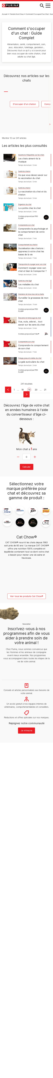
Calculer (27, 467)
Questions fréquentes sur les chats (31, 155)
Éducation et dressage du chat (29, 318)
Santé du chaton (24, 171)
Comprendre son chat (26, 225)
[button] (8, 390)
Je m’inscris (26, 730)
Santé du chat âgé (25, 281)
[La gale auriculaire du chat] (10, 361)
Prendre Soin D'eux (17, 14)
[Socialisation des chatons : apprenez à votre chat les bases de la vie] (10, 247)
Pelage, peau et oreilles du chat (29, 358)
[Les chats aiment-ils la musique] (10, 157)
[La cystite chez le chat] (10, 207)
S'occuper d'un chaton (24, 104)
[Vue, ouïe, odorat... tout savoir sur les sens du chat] (10, 320)
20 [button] (36, 389)
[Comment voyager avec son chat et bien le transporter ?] (10, 267)
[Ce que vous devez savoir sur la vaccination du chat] (10, 174)
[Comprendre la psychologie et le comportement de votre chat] (10, 228)
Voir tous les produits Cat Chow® (26, 596)
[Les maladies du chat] (10, 283)
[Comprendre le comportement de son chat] (10, 344)
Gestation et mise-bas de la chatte (31, 294)
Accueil (4, 14)
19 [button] (29, 389)
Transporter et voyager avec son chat (32, 264)
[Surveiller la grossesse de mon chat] (10, 297)
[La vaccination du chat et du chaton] (10, 190)
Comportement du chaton (27, 245)
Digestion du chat (24, 204)
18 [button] (22, 389)
